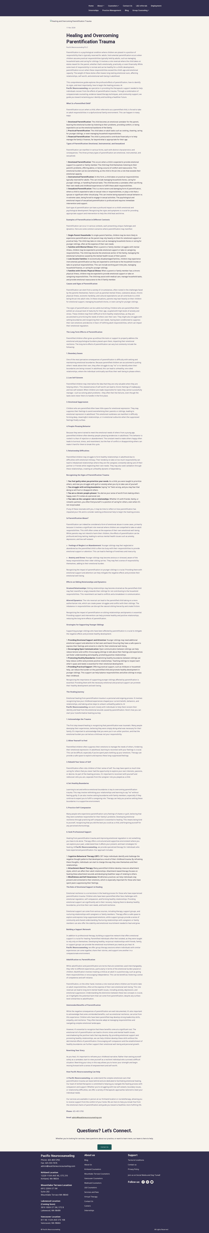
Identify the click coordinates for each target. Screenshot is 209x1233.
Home (91, 6)
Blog (127, 10)
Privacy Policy (133, 1169)
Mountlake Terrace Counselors (97, 1174)
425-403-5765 (54, 1160)
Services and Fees (91, 1192)
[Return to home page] (56, 8)
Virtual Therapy (90, 1196)
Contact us (132, 1164)
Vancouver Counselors (93, 1178)
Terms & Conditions (136, 1160)
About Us (88, 1164)
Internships (94, 10)
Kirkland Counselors (92, 1169)
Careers (87, 1206)
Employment (156, 6)
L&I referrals (141, 6)
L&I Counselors (90, 1187)
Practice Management (111, 10)
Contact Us (127, 6)
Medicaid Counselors (92, 1183)
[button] (104, 1147)
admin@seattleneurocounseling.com (87, 1117)
